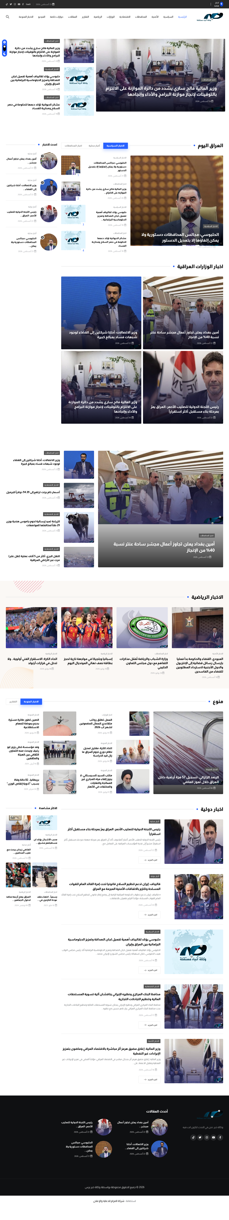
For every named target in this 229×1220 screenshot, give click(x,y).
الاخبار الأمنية (217, 654)
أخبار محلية (32, 154)
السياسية (168, 16)
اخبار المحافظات (52, 41)
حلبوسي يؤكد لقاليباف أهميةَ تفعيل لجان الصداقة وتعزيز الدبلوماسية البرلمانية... (111, 216)
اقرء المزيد (152, 860)
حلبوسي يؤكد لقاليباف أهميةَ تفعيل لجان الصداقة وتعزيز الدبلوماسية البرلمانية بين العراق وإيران (35, 80)
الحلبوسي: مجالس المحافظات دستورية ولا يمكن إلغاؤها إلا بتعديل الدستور (107, 166)
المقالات (72, 16)
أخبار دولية (32, 207)
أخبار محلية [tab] (94, 145)
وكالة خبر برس (92, 1187)
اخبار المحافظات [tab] (73, 145)
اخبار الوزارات (107, 715)
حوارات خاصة (56, 16)
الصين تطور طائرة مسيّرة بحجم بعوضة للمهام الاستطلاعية (23, 723)
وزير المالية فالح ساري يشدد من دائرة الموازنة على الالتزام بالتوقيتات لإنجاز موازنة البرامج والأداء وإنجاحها (34, 52)
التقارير (85, 16)
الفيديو (41, 16)
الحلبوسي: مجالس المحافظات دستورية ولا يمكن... (23, 242)
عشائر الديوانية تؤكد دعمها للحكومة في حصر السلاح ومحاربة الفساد (109, 242)
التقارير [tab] (13, 701)
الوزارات (110, 16)
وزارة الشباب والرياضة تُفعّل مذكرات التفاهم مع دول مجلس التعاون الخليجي (144, 663)
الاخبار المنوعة (26, 16)
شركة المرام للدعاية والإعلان (108, 1201)
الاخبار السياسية (208, 80)
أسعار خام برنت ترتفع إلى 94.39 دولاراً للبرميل (33, 492)
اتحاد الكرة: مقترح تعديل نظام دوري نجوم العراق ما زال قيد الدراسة (97, 752)
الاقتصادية (124, 16)
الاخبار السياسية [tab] (115, 145)
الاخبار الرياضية (106, 654)
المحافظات (141, 16)
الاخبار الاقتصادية (51, 485)
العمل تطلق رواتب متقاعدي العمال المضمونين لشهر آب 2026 (95, 723)
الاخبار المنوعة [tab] (31, 701)
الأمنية (155, 16)
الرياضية (98, 16)
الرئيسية (182, 16)
